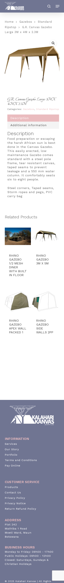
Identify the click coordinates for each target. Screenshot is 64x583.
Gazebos (25, 21)
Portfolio (11, 454)
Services (11, 443)
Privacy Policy (15, 497)
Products (11, 487)
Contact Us (13, 492)
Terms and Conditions (21, 460)
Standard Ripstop (47, 109)
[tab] (33, 118)
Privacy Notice (15, 503)
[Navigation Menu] (57, 6)
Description (19, 118)
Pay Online (12, 465)
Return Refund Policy (20, 508)
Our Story (12, 449)
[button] (53, 43)
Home (9, 21)
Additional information (28, 125)
